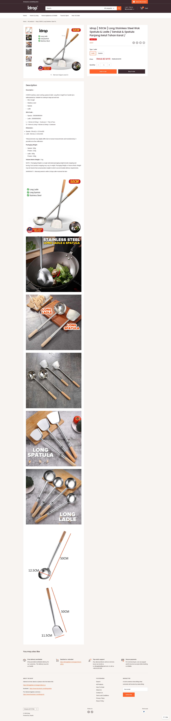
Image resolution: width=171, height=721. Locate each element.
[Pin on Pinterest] (137, 42)
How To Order (76, 15)
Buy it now (131, 71)
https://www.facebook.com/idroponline (41, 688)
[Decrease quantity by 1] (98, 65)
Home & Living (34, 15)
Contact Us (99, 692)
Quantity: (92, 65)
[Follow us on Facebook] (88, 712)
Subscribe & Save (141, 1)
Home (25, 15)
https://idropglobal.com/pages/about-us (34, 685)
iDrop (91, 43)
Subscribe (129, 694)
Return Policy (100, 701)
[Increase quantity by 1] (109, 65)
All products (31, 21)
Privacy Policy (100, 698)
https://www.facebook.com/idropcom (33, 694)
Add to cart (103, 71)
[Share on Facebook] (133, 42)
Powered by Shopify (28, 715)
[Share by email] (144, 42)
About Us (99, 690)
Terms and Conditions (102, 695)
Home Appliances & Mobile (49, 15)
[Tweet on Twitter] (140, 42)
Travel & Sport (64, 15)
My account (129, 9)
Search (98, 681)
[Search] (119, 8)
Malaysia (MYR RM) (29, 709)
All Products (99, 684)
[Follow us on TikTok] (92, 712)
